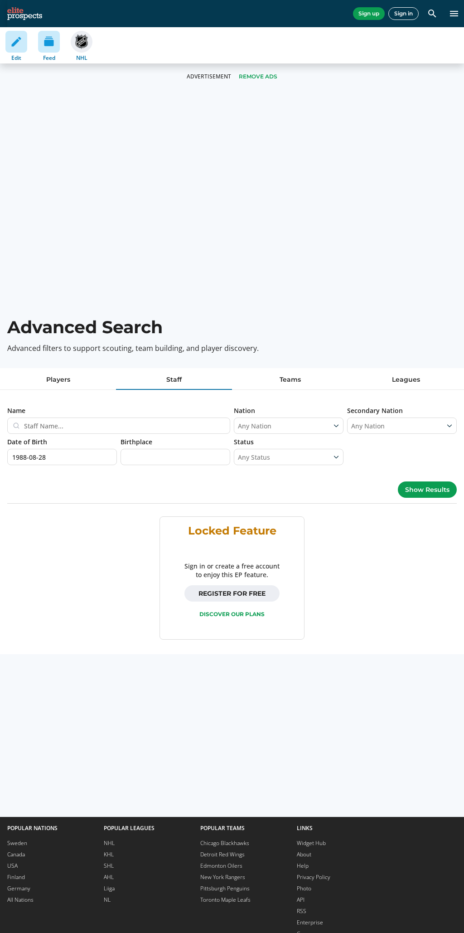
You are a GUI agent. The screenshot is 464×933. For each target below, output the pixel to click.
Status (244, 441)
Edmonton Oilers (221, 866)
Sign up (368, 13)
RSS (301, 911)
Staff (174, 379)
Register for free (232, 593)
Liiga (109, 888)
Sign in (403, 13)
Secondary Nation (375, 410)
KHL (109, 854)
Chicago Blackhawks (224, 843)
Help (303, 866)
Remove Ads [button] (258, 76)
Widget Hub (311, 843)
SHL (109, 866)
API (300, 900)
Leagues (406, 379)
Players (58, 379)
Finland (16, 877)
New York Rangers (222, 877)
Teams (290, 379)
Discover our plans (232, 614)
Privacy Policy (313, 877)
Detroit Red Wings (222, 854)
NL (107, 900)
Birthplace (136, 441)
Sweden (17, 843)
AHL (109, 877)
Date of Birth (27, 441)
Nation (244, 410)
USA (12, 866)
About (304, 854)
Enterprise (310, 922)
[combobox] (239, 426)
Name (16, 410)
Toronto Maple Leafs (225, 900)
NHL (109, 843)
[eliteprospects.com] (24, 13)
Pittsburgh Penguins (225, 888)
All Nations (20, 900)
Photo (304, 888)
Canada (16, 854)
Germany (18, 888)
